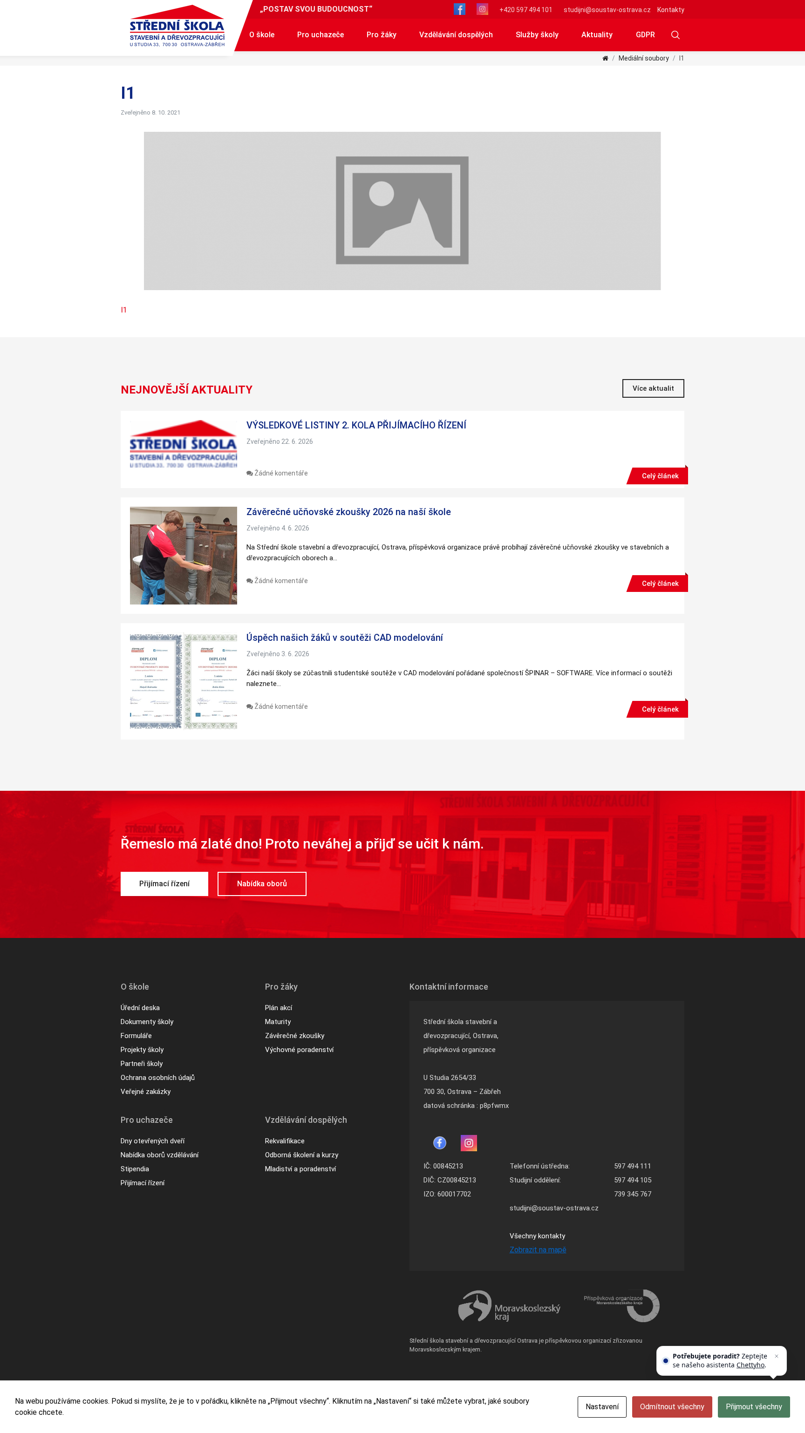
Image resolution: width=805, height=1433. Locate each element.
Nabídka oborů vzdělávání (159, 1155)
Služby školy (537, 34)
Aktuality (597, 34)
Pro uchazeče (320, 34)
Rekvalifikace (285, 1141)
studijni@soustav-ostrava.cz (607, 10)
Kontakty (670, 10)
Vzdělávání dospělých (456, 34)
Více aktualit (653, 388)
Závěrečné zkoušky (294, 1036)
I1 (124, 309)
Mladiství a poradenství (300, 1169)
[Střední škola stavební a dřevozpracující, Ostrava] (177, 25)
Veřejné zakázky (146, 1091)
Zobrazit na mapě (538, 1249)
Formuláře (136, 1036)
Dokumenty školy (147, 1022)
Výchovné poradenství (299, 1050)
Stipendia (135, 1169)
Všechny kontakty (537, 1236)
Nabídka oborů (262, 883)
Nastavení (602, 1406)
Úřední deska (140, 1008)
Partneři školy (142, 1063)
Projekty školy (142, 1050)
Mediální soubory (644, 58)
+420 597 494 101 (526, 10)
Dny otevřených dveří (152, 1141)
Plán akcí (278, 1008)
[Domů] (605, 58)
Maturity (278, 1022)
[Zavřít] (777, 1356)
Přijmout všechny (754, 1406)
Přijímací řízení (164, 883)
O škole (261, 34)
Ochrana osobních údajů (158, 1077)
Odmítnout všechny (672, 1406)
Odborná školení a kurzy (301, 1155)
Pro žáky (381, 34)
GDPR (645, 34)
